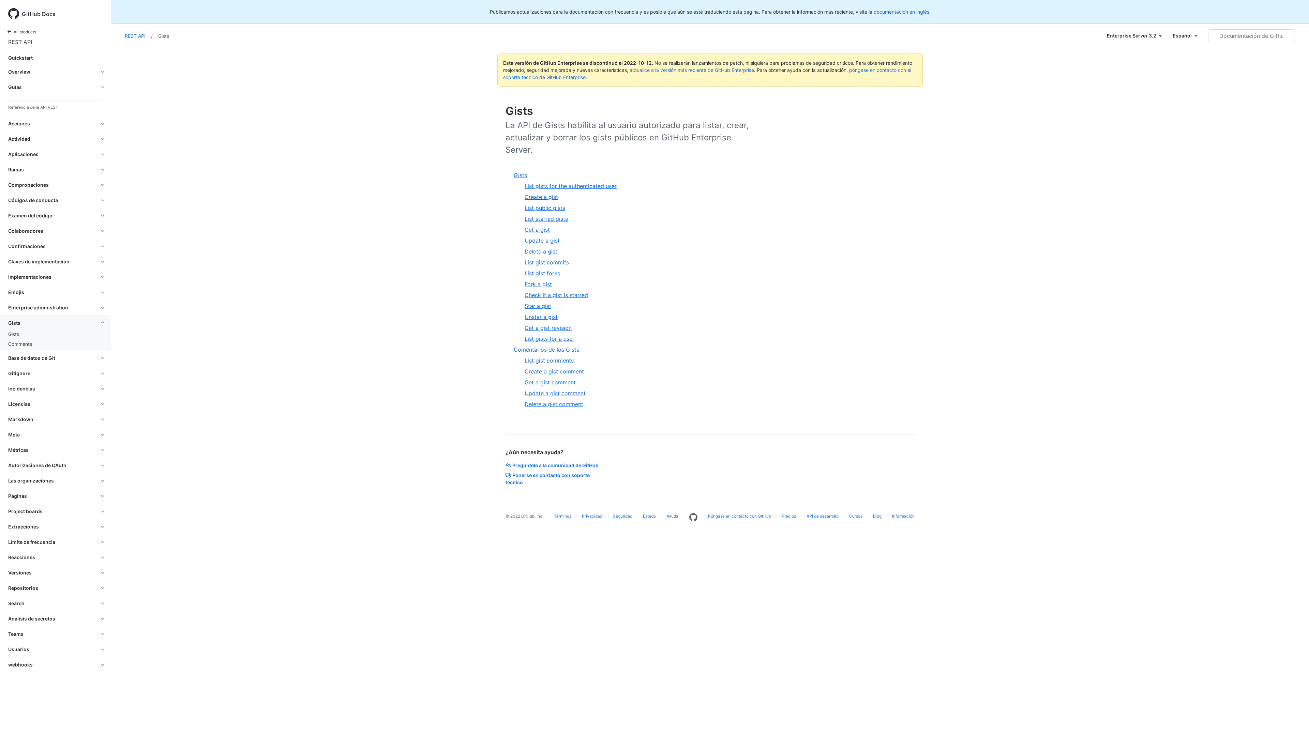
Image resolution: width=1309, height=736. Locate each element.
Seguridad (622, 516)
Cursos (855, 516)
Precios (789, 516)
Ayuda (672, 516)
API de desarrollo (823, 516)
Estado (649, 516)
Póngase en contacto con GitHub (739, 516)
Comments (20, 344)
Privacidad (592, 516)
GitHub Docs (39, 14)
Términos (562, 516)
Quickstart (20, 58)
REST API (20, 42)
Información (903, 516)
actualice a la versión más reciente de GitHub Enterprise (692, 70)
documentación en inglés (901, 12)
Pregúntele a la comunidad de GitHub (555, 465)
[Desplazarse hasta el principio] (1294, 721)
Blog (877, 516)
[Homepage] (693, 517)
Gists (13, 334)
